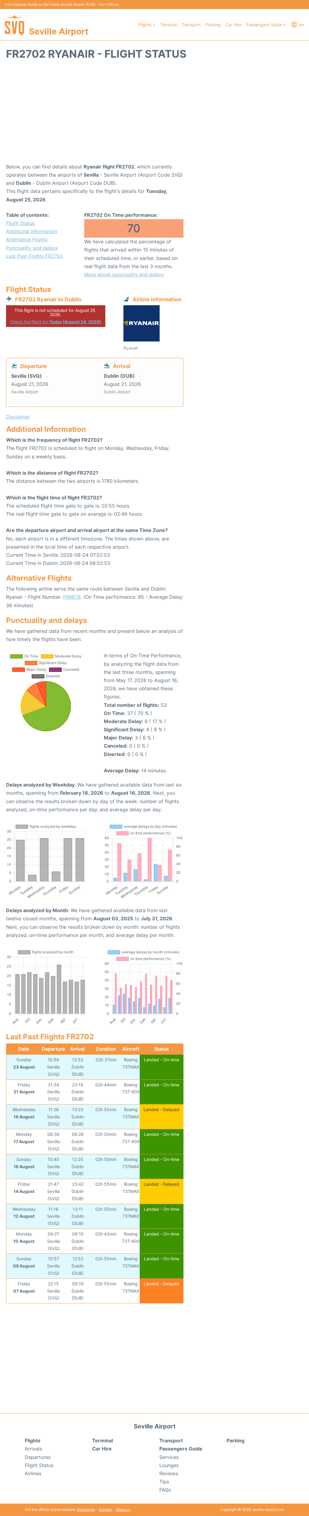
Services (169, 1457)
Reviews (168, 1473)
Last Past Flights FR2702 (34, 256)
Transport (191, 24)
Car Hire (233, 24)
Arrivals (33, 1449)
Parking (213, 24)
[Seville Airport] (14, 24)
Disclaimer (86, 1509)
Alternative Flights (26, 239)
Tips (164, 1482)
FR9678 (72, 597)
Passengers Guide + (266, 24)
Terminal (168, 24)
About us (123, 1509)
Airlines (33, 1473)
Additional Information (31, 231)
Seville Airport (58, 31)
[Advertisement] (154, 114)
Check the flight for (55, 321)
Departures (37, 1457)
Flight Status (20, 223)
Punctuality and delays (32, 248)
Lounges (169, 1465)
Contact (105, 1509)
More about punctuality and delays (124, 274)
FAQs (165, 1490)
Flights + (147, 24)
